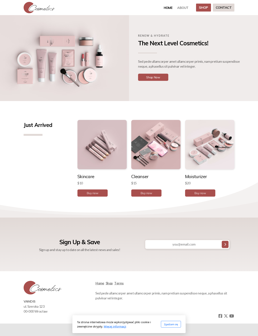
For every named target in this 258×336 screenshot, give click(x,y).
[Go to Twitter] (226, 316)
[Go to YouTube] (231, 316)
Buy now (92, 193)
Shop (109, 283)
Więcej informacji (115, 326)
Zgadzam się (171, 324)
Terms (119, 283)
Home (99, 283)
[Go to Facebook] (220, 316)
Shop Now (153, 77)
